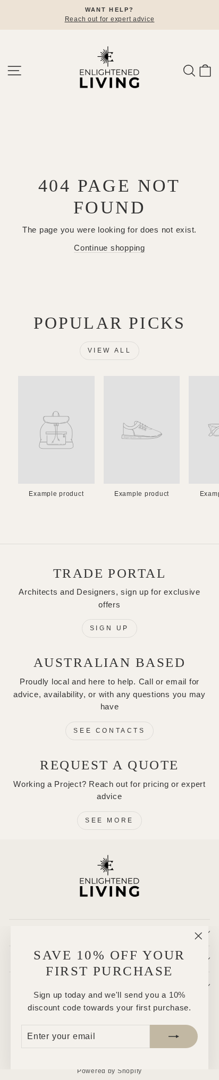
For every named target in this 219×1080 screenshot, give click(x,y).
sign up (109, 628)
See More (109, 820)
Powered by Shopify (109, 1071)
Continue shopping (109, 248)
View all (110, 350)
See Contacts (109, 730)
